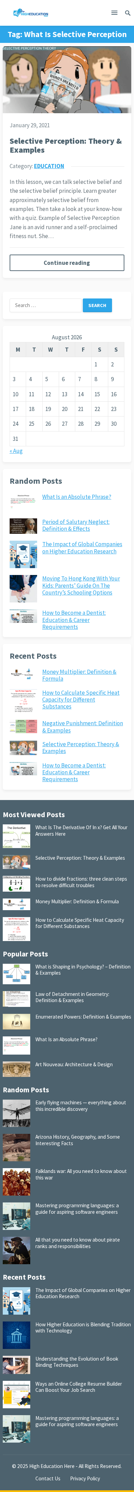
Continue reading (67, 263)
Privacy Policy (85, 1478)
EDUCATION (49, 166)
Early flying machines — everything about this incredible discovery (80, 1105)
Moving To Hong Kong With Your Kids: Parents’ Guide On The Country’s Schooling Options (81, 585)
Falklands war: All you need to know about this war (81, 1174)
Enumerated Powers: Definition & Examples (83, 1016)
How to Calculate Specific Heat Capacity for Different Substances (81, 699)
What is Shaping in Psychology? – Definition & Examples (83, 969)
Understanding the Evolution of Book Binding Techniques (76, 1361)
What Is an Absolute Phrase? (76, 497)
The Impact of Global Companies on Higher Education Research (82, 547)
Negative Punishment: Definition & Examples (82, 726)
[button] (114, 14)
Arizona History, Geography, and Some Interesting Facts (77, 1139)
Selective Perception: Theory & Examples (66, 145)
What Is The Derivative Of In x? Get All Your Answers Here (81, 830)
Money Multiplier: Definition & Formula (79, 675)
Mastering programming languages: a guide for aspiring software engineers (77, 1208)
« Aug (16, 451)
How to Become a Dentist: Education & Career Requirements (74, 620)
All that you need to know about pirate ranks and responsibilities (77, 1242)
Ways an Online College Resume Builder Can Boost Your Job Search (78, 1387)
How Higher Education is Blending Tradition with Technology (83, 1327)
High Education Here (52, 1466)
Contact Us (47, 1478)
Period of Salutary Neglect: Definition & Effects (76, 525)
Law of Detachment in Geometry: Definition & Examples (72, 997)
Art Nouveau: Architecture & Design (74, 1064)
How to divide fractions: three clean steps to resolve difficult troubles (81, 882)
